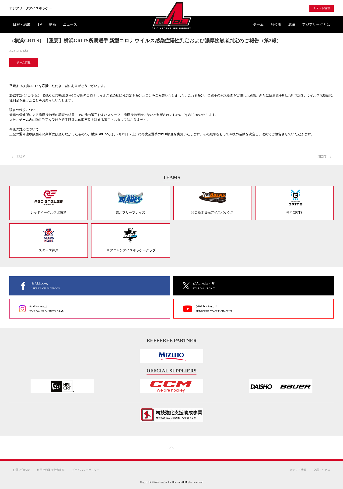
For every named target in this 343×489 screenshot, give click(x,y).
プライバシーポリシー (86, 470)
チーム (258, 24)
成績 (291, 24)
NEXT (322, 156)
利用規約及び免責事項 (51, 470)
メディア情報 (298, 470)
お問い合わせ (21, 470)
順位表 (276, 24)
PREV (20, 156)
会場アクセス (321, 470)
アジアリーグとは (316, 24)
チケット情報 (321, 8)
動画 (52, 24)
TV (39, 24)
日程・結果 (21, 24)
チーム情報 (24, 62)
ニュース (70, 24)
